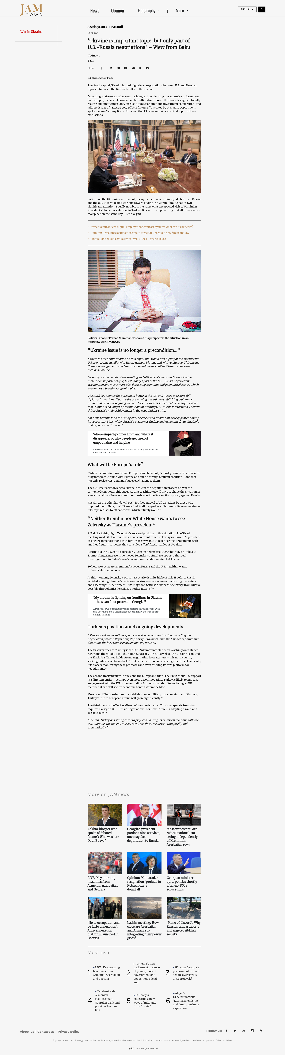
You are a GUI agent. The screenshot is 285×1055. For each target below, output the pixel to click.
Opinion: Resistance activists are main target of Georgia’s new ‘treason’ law (140, 233)
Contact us (45, 1031)
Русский (117, 27)
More (180, 10)
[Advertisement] (144, 758)
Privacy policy (69, 1031)
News (94, 10)
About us (27, 1031)
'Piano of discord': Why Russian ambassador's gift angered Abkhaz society (184, 928)
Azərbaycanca (98, 27)
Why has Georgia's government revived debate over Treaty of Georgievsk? (186, 973)
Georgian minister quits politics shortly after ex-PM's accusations (182, 883)
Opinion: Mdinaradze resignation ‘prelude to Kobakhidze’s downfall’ (144, 883)
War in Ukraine (31, 32)
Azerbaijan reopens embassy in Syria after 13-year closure (128, 238)
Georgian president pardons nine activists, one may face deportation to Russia (143, 834)
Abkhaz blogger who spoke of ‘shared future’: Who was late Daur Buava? (103, 834)
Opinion (117, 10)
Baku (91, 60)
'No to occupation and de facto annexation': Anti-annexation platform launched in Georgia (103, 930)
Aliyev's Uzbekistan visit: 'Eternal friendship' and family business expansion (186, 1001)
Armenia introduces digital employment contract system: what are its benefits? (142, 227)
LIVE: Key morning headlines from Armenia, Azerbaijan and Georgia (103, 883)
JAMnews (94, 55)
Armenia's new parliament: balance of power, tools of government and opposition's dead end (147, 973)
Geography (146, 10)
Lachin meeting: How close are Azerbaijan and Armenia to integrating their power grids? (144, 930)
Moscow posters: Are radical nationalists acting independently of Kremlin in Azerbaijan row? (182, 836)
